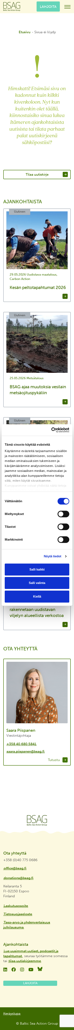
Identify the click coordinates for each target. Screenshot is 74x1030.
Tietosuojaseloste (18, 914)
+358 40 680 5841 (21, 744)
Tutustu (54, 760)
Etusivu (24, 32)
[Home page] (37, 820)
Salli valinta (37, 583)
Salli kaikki (37, 569)
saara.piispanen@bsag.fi (25, 751)
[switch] (63, 514)
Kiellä (37, 596)
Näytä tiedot (52, 556)
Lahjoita (48, 6)
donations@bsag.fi (18, 878)
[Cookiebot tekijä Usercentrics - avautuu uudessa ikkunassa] (52, 430)
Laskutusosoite (16, 906)
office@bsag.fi (15, 868)
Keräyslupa (11, 1013)
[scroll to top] (62, 1015)
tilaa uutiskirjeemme (25, 961)
